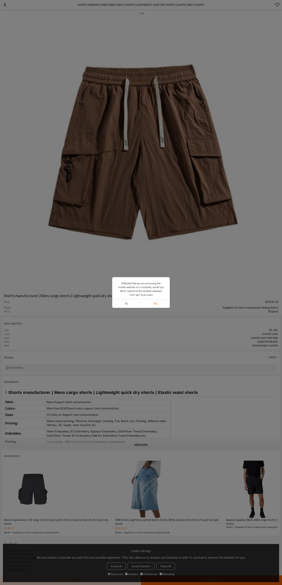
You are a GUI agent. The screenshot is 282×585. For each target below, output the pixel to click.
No (126, 303)
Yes (155, 303)
